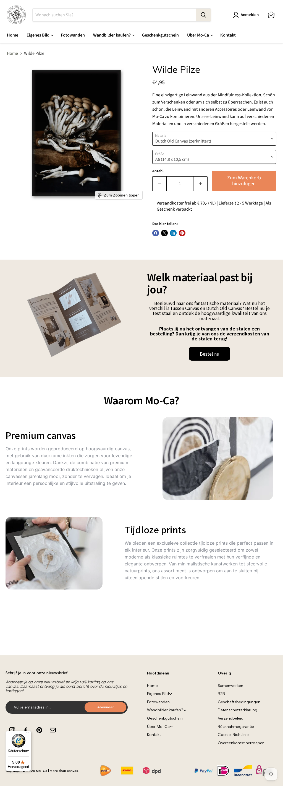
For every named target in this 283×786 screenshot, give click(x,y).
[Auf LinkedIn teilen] (173, 233)
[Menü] (28, 734)
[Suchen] (203, 15)
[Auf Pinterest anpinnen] (182, 233)
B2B (221, 693)
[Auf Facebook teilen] (155, 233)
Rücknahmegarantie (236, 726)
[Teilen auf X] (164, 233)
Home (12, 35)
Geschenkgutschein (160, 35)
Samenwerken (230, 685)
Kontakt (228, 35)
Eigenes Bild (38, 35)
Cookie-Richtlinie (233, 734)
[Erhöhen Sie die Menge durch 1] (200, 184)
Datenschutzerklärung (237, 710)
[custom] (12, 730)
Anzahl (158, 171)
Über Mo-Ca (198, 35)
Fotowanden (73, 35)
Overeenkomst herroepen (241, 743)
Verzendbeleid (230, 718)
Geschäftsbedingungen (239, 702)
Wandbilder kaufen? (112, 35)
